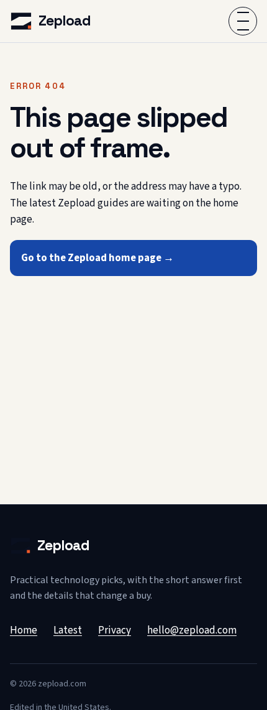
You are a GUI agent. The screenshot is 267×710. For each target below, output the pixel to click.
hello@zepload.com (192, 630)
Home (23, 630)
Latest (67, 630)
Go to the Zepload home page (97, 258)
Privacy (114, 630)
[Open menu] (243, 21)
